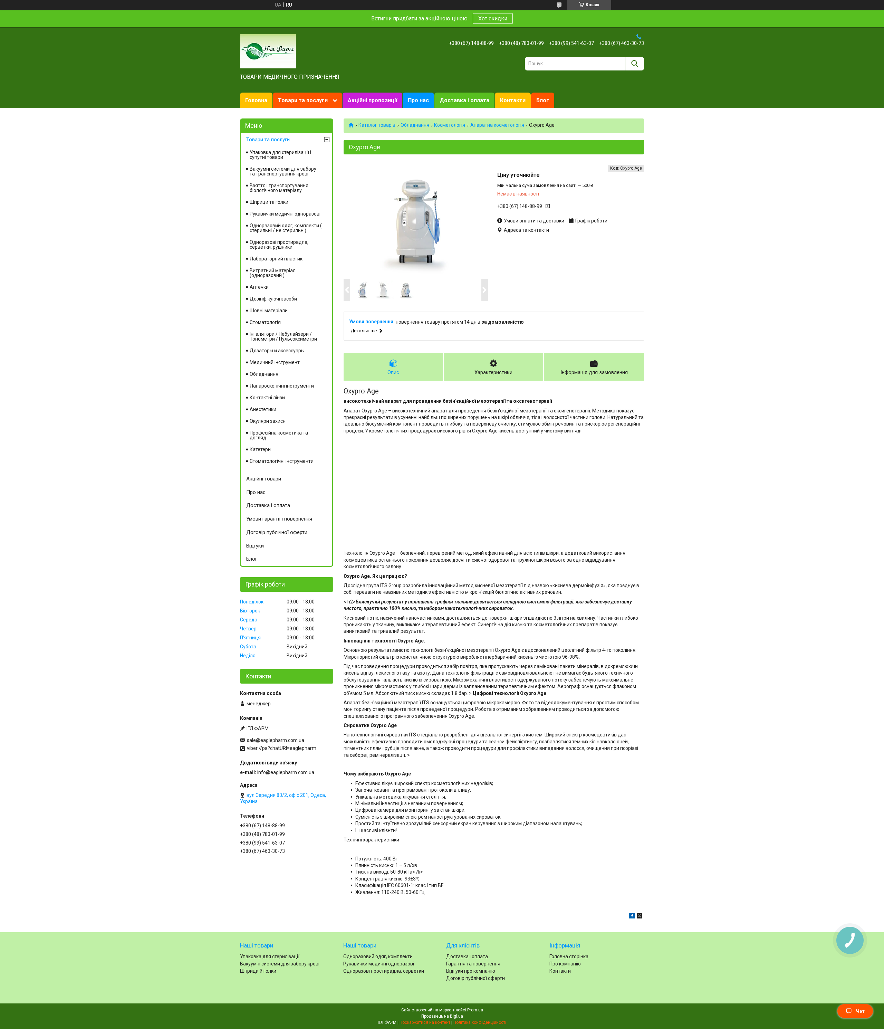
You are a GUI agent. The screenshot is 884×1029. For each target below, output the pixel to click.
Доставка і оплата (464, 100)
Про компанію (565, 963)
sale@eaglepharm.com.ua (275, 740)
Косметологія (449, 125)
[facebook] (632, 917)
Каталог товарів (376, 125)
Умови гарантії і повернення (279, 519)
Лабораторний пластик (276, 258)
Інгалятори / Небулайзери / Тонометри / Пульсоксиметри (283, 336)
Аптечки (259, 287)
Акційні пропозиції (372, 100)
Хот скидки (492, 18)
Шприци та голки (269, 202)
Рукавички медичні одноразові (285, 214)
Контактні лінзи (267, 397)
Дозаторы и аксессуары (277, 350)
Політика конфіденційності (479, 1022)
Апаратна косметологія (497, 125)
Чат (860, 1011)
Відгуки (255, 546)
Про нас (418, 100)
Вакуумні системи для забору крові (279, 963)
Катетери (260, 449)
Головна (256, 100)
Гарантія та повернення (473, 963)
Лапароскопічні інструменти (282, 386)
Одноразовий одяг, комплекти (378, 956)
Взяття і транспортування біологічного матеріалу (279, 188)
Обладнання (415, 125)
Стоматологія (265, 322)
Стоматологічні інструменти (282, 461)
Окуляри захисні (268, 421)
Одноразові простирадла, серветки (383, 971)
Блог (542, 100)
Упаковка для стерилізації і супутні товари (280, 155)
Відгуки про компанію (470, 971)
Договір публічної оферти (276, 532)
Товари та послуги (303, 100)
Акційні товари (263, 479)
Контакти (513, 100)
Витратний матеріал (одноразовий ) (273, 273)
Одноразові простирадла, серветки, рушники (279, 244)
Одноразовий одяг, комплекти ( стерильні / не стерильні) (286, 228)
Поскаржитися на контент (425, 1022)
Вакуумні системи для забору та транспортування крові (283, 171)
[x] (639, 917)
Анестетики (263, 409)
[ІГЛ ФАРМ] (268, 51)
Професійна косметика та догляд (279, 435)
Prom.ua (475, 1010)
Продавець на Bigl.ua (442, 1016)
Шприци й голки (258, 971)
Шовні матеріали (269, 310)
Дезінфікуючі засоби (273, 299)
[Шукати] (634, 63)
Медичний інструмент (275, 362)
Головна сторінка (568, 956)
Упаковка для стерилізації (269, 956)
